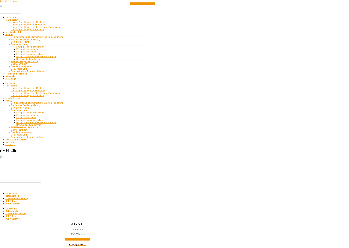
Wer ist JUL (10, 17)
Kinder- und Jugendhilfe (16, 74)
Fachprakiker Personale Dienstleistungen (36, 56)
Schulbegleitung (19, 69)
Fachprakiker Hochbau (27, 49)
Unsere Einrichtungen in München (27, 22)
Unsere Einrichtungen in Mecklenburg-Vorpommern (36, 27)
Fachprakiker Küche (26, 52)
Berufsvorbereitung (20, 42)
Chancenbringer (19, 64)
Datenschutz (12, 196)
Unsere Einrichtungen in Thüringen (28, 25)
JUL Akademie (12, 203)
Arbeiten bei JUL (13, 32)
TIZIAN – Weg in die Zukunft (24, 61)
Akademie (10, 76)
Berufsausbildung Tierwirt (28, 59)
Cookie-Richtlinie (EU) (16, 198)
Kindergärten (11, 20)
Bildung (9, 34)
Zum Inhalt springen (8, 1)
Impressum (11, 193)
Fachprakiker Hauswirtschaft (30, 47)
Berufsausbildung (19, 44)
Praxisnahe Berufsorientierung (25, 39)
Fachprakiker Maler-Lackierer (30, 54)
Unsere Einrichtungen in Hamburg (27, 29)
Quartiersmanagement (21, 66)
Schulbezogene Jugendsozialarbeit (28, 71)
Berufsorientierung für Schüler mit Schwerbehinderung (37, 37)
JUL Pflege (10, 78)
